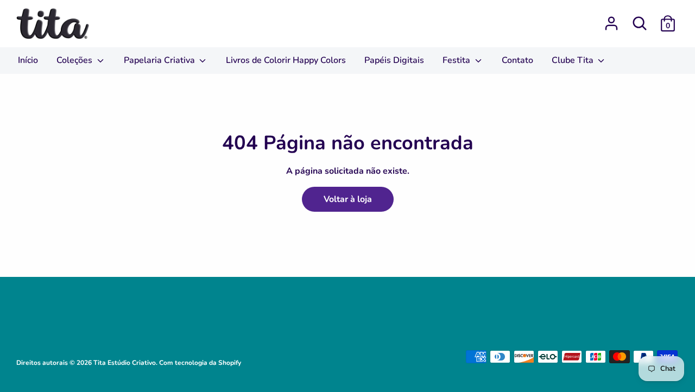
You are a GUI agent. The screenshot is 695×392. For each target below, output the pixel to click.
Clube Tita (574, 60)
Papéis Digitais (394, 60)
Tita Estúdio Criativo (124, 362)
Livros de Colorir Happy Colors (286, 60)
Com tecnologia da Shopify (200, 362)
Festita (457, 60)
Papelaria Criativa (160, 60)
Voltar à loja (348, 199)
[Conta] (611, 19)
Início (28, 60)
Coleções (75, 60)
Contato (517, 60)
